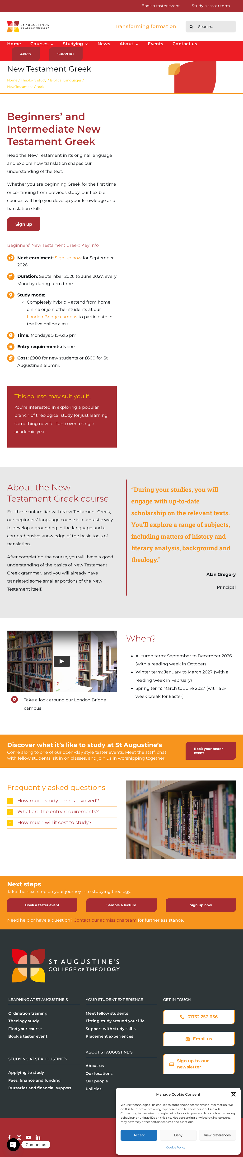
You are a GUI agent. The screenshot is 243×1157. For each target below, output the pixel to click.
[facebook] (9, 1137)
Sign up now (68, 257)
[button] (233, 1094)
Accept (139, 1135)
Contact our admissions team (105, 920)
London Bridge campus (52, 316)
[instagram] (19, 1137)
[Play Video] (62, 661)
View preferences (217, 1135)
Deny (178, 1135)
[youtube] (28, 1137)
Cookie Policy (176, 1147)
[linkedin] (38, 1137)
